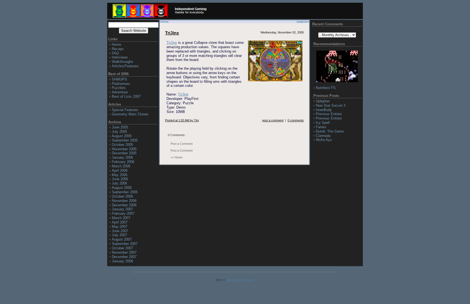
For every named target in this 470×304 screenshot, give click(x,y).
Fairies (321, 127)
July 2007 (119, 235)
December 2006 (124, 205)
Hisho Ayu (324, 140)
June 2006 (120, 179)
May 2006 (119, 175)
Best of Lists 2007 (126, 96)
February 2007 (123, 213)
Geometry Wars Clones (130, 114)
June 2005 (120, 127)
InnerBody (324, 110)
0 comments (295, 120)
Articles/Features (125, 66)
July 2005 (119, 132)
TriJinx (172, 33)
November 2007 (124, 252)
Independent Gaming (239, 280)
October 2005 (122, 145)
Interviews (120, 57)
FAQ (115, 53)
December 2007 (124, 257)
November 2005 (124, 149)
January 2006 (122, 157)
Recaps (118, 49)
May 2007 (119, 227)
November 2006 (124, 201)
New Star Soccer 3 (330, 105)
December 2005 (124, 153)
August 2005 (122, 136)
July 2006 (119, 183)
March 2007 (121, 218)
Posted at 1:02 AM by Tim (182, 120)
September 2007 (125, 244)
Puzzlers (119, 88)
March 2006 (121, 166)
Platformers (121, 84)
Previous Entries (329, 114)
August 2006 (122, 188)
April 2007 (120, 222)
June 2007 (120, 231)
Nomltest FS (326, 88)
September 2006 (125, 192)
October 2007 (122, 248)
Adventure (120, 92)
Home (116, 44)
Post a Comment (182, 143)
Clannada (323, 136)
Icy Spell (323, 123)
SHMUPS (119, 79)
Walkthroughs (122, 62)
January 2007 (122, 209)
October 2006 (122, 196)
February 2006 (123, 162)
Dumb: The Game (330, 131)
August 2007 (122, 239)
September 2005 (125, 140)
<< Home (177, 157)
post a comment (272, 120)
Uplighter (302, 21)
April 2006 (120, 170)
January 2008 (122, 261)
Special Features (125, 110)
